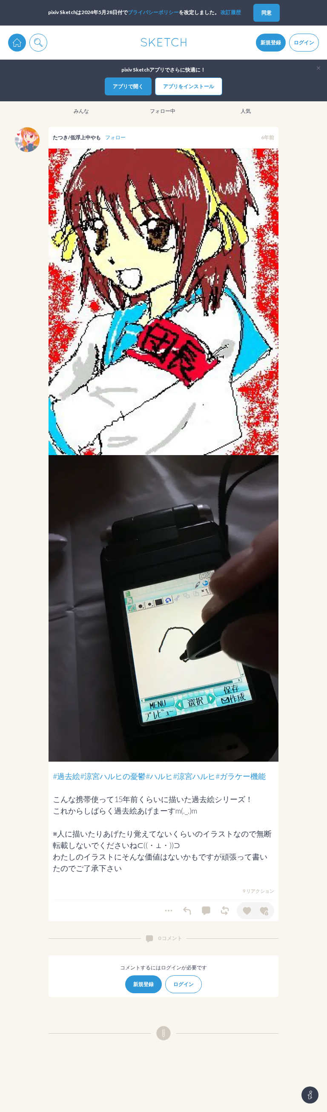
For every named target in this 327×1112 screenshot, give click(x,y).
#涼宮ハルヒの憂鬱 (113, 776)
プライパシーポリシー (153, 12)
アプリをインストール (188, 86)
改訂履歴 (231, 12)
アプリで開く (128, 86)
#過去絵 (66, 776)
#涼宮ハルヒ (194, 776)
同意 (266, 12)
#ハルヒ (159, 776)
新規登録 (271, 42)
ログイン (304, 42)
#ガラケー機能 (240, 776)
